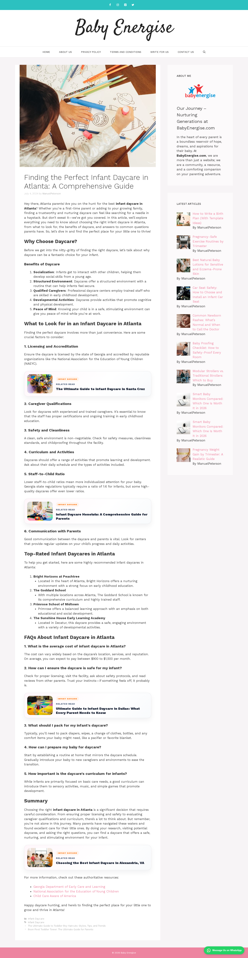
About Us (65, 51)
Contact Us (186, 51)
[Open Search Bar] (204, 51)
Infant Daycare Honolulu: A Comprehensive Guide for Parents (101, 516)
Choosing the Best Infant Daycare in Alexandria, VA (100, 863)
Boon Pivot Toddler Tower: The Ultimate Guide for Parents (60, 929)
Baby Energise (124, 28)
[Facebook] (110, 5)
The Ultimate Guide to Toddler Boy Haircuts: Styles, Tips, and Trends (67, 925)
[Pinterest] (125, 5)
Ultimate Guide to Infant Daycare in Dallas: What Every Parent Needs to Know (98, 711)
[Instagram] (118, 5)
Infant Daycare (36, 918)
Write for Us (159, 51)
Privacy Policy (91, 51)
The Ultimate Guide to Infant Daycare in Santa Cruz (100, 389)
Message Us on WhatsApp (227, 950)
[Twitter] (133, 5)
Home (46, 51)
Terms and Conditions (125, 51)
